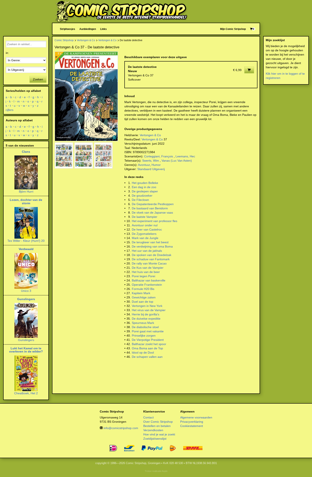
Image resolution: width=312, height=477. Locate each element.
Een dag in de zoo (144, 187)
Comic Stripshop (64, 40)
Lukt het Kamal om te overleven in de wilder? (26, 350)
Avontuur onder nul (144, 225)
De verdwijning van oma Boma (152, 246)
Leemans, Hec (185, 156)
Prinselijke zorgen (144, 335)
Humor (156, 164)
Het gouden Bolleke (145, 183)
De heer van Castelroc (147, 229)
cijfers (9, 110)
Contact (148, 417)
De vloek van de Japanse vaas (152, 212)
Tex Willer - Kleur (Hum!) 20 (26, 240)
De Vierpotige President (148, 339)
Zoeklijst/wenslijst (154, 438)
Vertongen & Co (86, 40)
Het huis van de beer (146, 272)
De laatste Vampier (144, 216)
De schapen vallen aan (147, 356)
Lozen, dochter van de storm (26, 201)
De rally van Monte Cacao (149, 263)
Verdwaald (26, 249)
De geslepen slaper (145, 191)
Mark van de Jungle (145, 238)
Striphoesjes (67, 29)
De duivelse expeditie (146, 318)
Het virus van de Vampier (149, 310)
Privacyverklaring (191, 421)
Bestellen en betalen (157, 426)
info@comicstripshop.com (121, 428)
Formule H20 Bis (143, 289)
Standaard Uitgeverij (151, 169)
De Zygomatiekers (144, 233)
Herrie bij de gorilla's (145, 314)
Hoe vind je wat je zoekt (159, 434)
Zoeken (38, 79)
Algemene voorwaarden (196, 417)
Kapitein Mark (141, 293)
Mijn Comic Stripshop (233, 29)
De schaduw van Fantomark (151, 259)
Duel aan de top (142, 301)
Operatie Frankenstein (147, 284)
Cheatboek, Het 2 (26, 393)
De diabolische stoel (145, 327)
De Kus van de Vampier (147, 267)
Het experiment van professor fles (154, 221)
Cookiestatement (191, 426)
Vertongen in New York (147, 306)
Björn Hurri (26, 191)
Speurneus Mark (143, 323)
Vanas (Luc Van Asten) (177, 160)
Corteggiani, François (158, 156)
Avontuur (144, 164)
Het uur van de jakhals (147, 250)
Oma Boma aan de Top (147, 348)
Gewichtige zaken (144, 297)
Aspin (164, 471)
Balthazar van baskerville (148, 280)
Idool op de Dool (143, 352)
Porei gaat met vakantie (148, 331)
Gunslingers (26, 299)
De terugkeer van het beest (150, 242)
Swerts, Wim (150, 160)
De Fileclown (140, 199)
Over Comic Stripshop (158, 421)
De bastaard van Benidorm (150, 208)
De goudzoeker (142, 195)
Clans (26, 151)
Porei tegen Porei (143, 276)
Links (103, 29)
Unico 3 (26, 290)
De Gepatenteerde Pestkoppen (153, 204)
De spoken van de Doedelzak (151, 255)
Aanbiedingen (87, 29)
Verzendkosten (153, 430)
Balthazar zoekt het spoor (149, 344)
